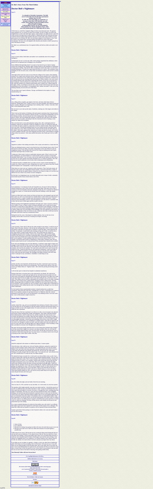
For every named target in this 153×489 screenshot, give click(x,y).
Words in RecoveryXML (5, 14)
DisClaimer (35, 461)
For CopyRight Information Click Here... (35, 456)
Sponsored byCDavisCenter (5, 9)
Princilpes (35, 474)
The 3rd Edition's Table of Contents (35, 477)
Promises (35, 479)
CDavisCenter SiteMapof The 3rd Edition (5, 6)
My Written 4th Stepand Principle (5, 24)
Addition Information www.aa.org (34, 458)
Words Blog (5, 11)
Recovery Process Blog (5, 17)
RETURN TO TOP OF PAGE (35, 485)
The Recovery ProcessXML (6, 20)
